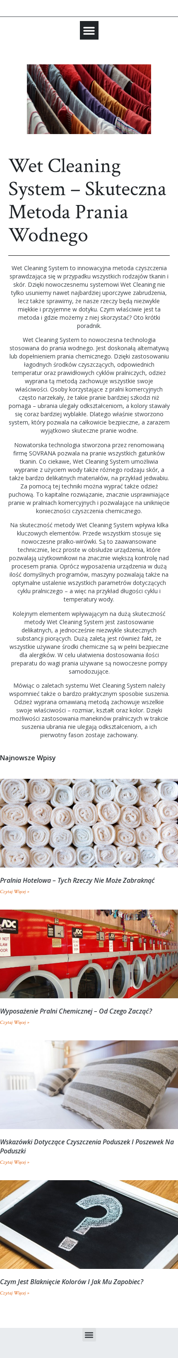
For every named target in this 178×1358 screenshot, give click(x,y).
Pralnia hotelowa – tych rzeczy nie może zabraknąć (77, 880)
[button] (89, 30)
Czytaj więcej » (14, 892)
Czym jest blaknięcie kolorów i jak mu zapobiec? (71, 1281)
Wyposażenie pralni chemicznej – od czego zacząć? (76, 1011)
